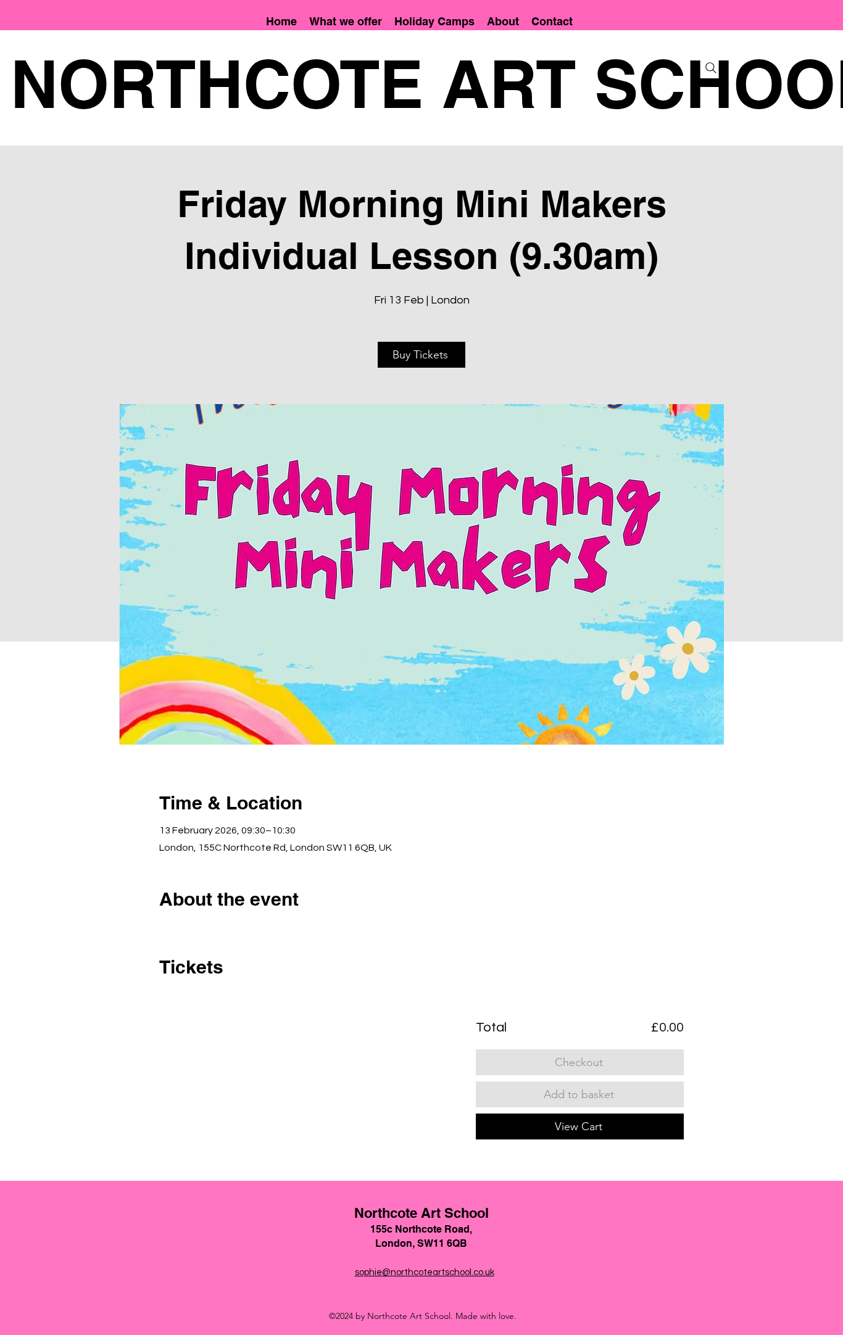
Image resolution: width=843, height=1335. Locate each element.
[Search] (711, 68)
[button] (345, 21)
